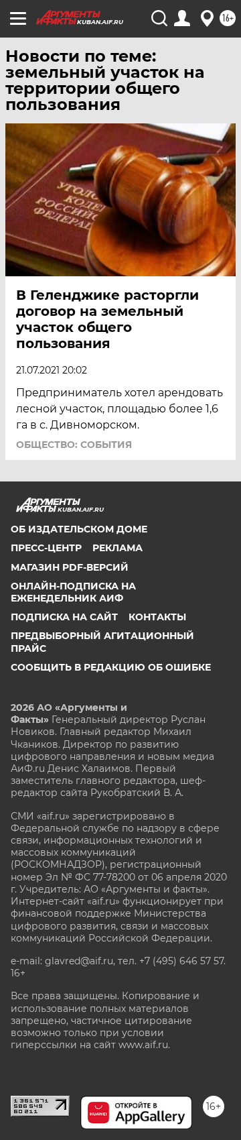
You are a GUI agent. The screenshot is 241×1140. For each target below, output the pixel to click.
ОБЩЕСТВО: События (74, 444)
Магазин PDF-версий (70, 567)
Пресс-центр (46, 548)
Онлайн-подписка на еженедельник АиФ (73, 592)
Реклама (117, 548)
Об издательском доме (79, 529)
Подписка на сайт (64, 617)
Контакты (157, 617)
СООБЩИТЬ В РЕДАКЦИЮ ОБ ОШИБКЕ (111, 667)
